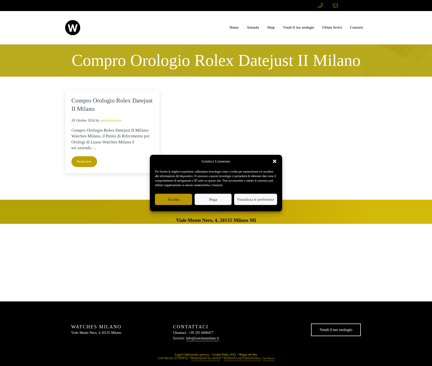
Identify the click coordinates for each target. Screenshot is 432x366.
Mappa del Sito (248, 354)
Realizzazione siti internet (206, 358)
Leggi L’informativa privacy (192, 354)
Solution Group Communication (242, 358)
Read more (87, 162)
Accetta (173, 199)
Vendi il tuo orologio (336, 330)
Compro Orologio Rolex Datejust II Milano (112, 104)
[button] (274, 161)
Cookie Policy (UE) (224, 354)
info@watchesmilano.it (202, 338)
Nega (213, 199)
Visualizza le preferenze (255, 199)
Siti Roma (268, 358)
